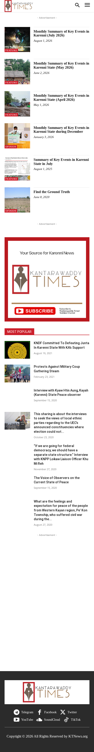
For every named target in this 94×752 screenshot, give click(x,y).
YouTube (27, 719)
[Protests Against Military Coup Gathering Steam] (17, 373)
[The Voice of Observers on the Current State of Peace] (17, 484)
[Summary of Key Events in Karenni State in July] (17, 168)
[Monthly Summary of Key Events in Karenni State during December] (17, 136)
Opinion (10, 146)
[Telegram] (16, 712)
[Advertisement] (47, 606)
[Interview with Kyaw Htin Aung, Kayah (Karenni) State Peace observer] (17, 397)
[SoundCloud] (39, 720)
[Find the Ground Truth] (17, 200)
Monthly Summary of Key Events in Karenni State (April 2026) (61, 98)
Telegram (27, 712)
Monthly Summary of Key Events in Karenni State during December (61, 130)
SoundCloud (52, 719)
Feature (11, 50)
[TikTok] (66, 720)
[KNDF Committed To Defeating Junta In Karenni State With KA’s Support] (17, 350)
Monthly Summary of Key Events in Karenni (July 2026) (61, 33)
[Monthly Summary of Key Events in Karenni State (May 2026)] (17, 71)
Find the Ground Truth (52, 192)
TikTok (76, 719)
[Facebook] (39, 712)
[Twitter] (63, 712)
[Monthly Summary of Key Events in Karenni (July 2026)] (17, 39)
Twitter (72, 712)
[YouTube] (16, 720)
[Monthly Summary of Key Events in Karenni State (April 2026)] (17, 103)
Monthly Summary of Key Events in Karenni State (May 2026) (61, 65)
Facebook (50, 712)
